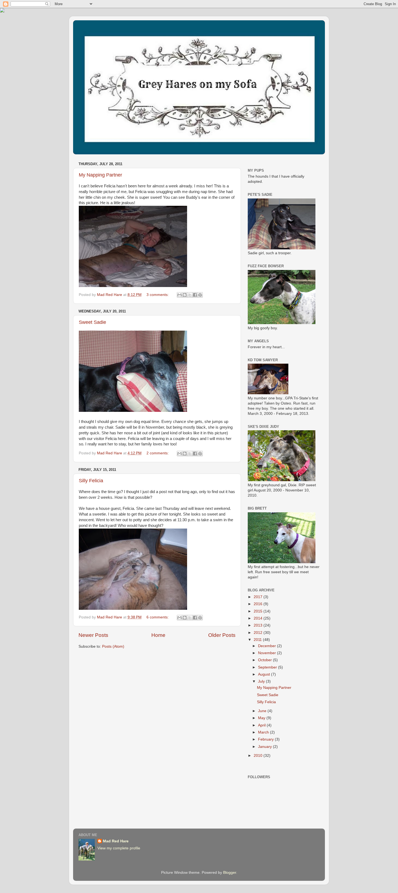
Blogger (229, 873)
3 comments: (158, 295)
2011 (258, 640)
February (266, 739)
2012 (258, 633)
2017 (258, 597)
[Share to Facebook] (195, 295)
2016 (258, 604)
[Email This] (179, 295)
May (262, 718)
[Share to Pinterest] (200, 295)
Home (158, 635)
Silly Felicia (91, 480)
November (267, 653)
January (265, 747)
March (264, 732)
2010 (258, 756)
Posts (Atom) (113, 646)
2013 (258, 625)
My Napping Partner (100, 175)
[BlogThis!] (184, 295)
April (262, 725)
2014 (258, 618)
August (264, 674)
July (262, 681)
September (268, 667)
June (262, 711)
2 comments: (158, 453)
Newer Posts (93, 635)
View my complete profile (118, 848)
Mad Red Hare (116, 841)
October (265, 660)
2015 (258, 611)
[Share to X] (190, 295)
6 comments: (158, 617)
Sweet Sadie (92, 322)
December (267, 646)
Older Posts (222, 635)
